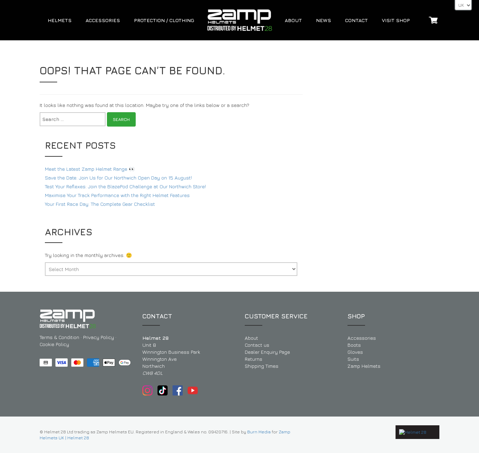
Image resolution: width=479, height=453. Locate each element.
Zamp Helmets (364, 366)
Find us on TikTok (162, 390)
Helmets (60, 20)
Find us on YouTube (193, 390)
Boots (354, 345)
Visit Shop (396, 20)
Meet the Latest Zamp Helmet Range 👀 (90, 169)
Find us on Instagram (147, 390)
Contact (356, 20)
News (323, 20)
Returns (253, 359)
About (293, 20)
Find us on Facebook (178, 390)
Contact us (257, 345)
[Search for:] (73, 119)
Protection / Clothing (164, 20)
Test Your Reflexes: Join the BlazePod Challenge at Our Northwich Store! (125, 186)
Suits (353, 359)
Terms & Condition (59, 337)
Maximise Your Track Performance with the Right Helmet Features (117, 195)
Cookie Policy (54, 344)
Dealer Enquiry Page (267, 352)
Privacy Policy (98, 337)
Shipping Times (261, 366)
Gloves (355, 352)
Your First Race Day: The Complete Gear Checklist (100, 204)
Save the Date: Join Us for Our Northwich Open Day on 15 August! (118, 178)
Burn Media (259, 431)
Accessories (103, 20)
